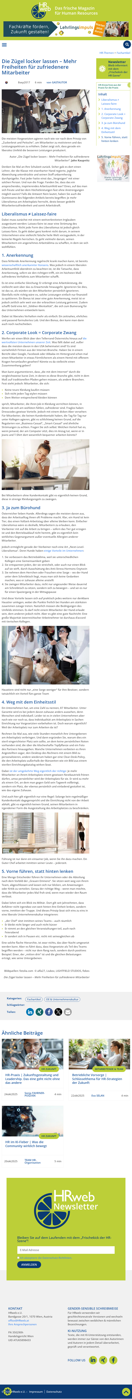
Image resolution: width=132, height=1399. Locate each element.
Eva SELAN (97, 1095)
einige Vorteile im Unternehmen (63, 550)
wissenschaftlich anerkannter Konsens (25, 265)
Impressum (36, 1391)
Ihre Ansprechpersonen (22, 1324)
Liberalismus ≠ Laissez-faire (110, 101)
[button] (30, 1012)
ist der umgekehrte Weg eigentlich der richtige (38, 771)
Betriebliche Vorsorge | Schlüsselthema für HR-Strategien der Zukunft (97, 1079)
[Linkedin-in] (93, 1360)
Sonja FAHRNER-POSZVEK (35, 1094)
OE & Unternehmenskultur (62, 999)
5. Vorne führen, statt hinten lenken (114, 139)
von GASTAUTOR (57, 82)
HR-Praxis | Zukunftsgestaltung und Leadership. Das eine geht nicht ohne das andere (32, 1079)
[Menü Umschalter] (4, 44)
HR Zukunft (48, 1069)
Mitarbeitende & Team (109, 1069)
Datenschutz (54, 1391)
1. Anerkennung (111, 108)
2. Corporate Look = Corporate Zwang (113, 116)
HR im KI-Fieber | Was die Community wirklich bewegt (26, 1144)
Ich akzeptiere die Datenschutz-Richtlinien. (46, 1257)
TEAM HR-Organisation (33, 1161)
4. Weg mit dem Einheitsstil (111, 130)
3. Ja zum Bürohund (113, 123)
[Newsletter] (102, 68)
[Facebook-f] (113, 1360)
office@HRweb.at (18, 1320)
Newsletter (117, 62)
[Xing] (103, 1360)
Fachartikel (123, 53)
